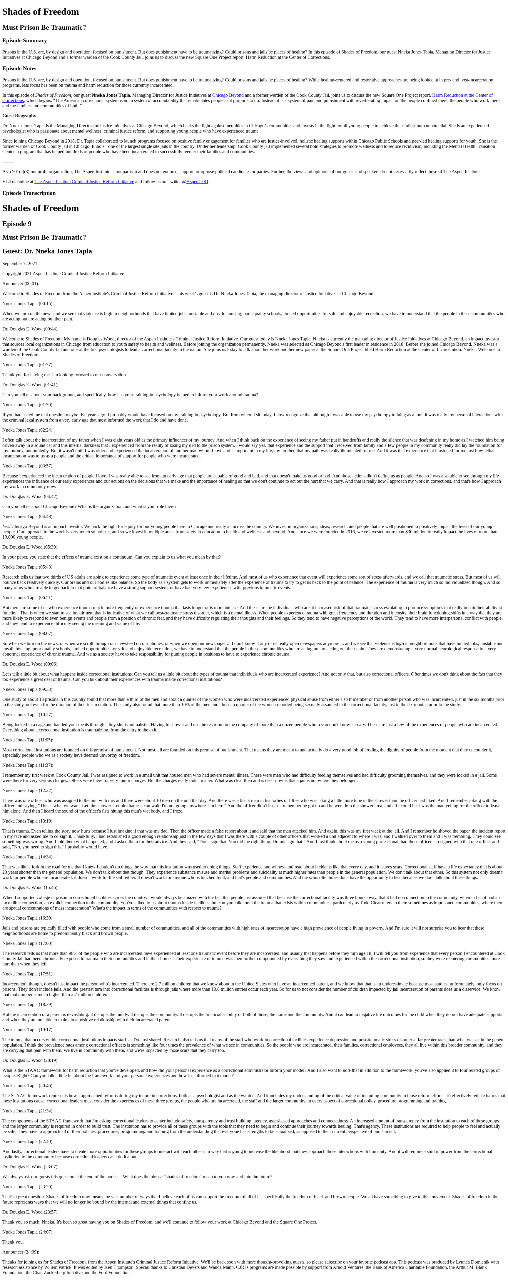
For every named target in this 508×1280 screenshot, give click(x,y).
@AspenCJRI (195, 181)
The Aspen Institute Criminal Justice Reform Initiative (84, 181)
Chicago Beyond (228, 95)
